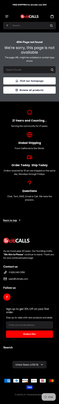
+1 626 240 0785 (17, 272)
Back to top (10, 220)
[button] (29, 25)
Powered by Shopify (35, 394)
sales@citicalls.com (18, 278)
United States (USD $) (26, 364)
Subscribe (29, 333)
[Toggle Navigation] (6, 16)
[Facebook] (6, 297)
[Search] (52, 69)
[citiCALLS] (29, 16)
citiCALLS (21, 394)
